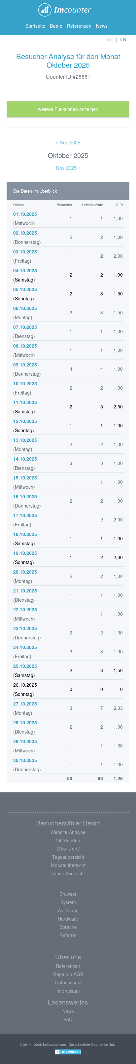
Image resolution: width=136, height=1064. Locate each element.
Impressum (68, 990)
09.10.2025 (25, 364)
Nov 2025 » (68, 167)
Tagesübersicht (68, 857)
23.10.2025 (25, 628)
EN (123, 39)
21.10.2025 (25, 590)
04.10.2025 (25, 270)
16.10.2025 (25, 496)
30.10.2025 (25, 760)
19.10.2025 (25, 553)
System (68, 902)
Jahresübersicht (68, 873)
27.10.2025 (25, 703)
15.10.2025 (25, 477)
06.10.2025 (25, 308)
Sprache (68, 927)
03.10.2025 (25, 251)
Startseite (35, 25)
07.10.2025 (25, 326)
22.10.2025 (25, 609)
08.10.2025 (25, 345)
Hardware (68, 918)
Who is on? (68, 848)
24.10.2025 (25, 647)
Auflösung (68, 910)
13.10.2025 (25, 440)
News (102, 25)
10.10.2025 (25, 383)
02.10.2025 (25, 232)
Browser (68, 894)
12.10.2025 (25, 421)
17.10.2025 (25, 515)
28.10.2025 (25, 722)
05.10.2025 (25, 289)
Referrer (68, 935)
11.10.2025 (25, 402)
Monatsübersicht (68, 865)
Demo (56, 25)
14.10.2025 (25, 458)
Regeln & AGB (68, 974)
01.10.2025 (25, 213)
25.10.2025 (25, 666)
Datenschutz (68, 982)
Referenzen (79, 25)
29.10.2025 (25, 741)
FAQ (68, 1019)
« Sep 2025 (68, 142)
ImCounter (68, 10)
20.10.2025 (25, 571)
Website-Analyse (68, 832)
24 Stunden (68, 840)
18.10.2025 (25, 534)
